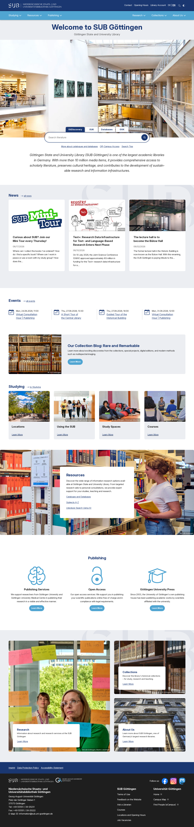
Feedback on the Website (129, 799)
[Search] (144, 137)
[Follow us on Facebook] (164, 781)
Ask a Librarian (124, 804)
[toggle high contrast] (183, 5)
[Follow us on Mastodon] (182, 781)
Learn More (75, 362)
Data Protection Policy (28, 767)
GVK (122, 129)
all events (30, 301)
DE (169, 5)
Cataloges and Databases (78, 496)
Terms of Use (123, 794)
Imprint (12, 767)
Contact (128, 5)
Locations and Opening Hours (131, 815)
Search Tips (127, 146)
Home (156, 794)
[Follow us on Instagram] (173, 781)
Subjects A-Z (72, 502)
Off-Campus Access (109, 146)
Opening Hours (141, 5)
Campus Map (160, 799)
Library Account (158, 5)
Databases (107, 129)
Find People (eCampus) (164, 804)
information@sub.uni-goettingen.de (36, 813)
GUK (91, 129)
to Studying (35, 387)
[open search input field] (179, 5)
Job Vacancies (124, 820)
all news (28, 196)
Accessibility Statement (52, 767)
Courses (121, 809)
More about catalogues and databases (79, 146)
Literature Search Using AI (78, 508)
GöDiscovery (75, 129)
